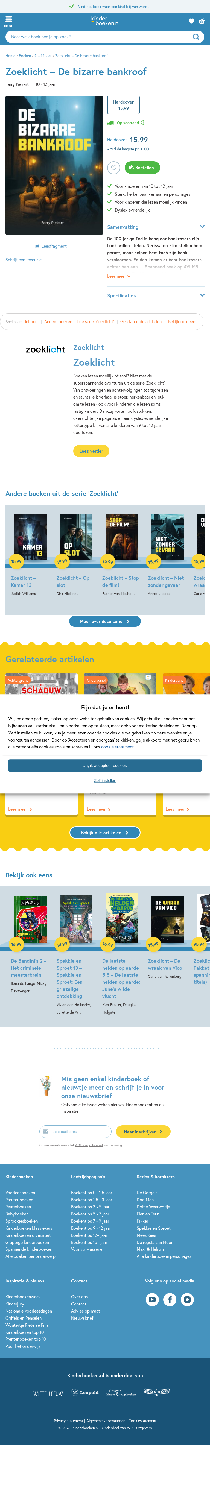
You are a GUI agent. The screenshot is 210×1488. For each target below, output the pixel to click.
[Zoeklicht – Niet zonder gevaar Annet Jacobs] (167, 554)
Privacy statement (68, 1420)
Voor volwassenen (87, 1249)
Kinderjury (14, 1304)
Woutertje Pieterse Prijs (27, 1325)
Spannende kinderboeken (28, 1249)
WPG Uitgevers (139, 1427)
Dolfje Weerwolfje (153, 1206)
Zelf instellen (105, 780)
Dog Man (145, 1199)
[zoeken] (197, 37)
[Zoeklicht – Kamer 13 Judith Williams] (30, 554)
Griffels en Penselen (23, 1318)
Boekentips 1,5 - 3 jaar (91, 1199)
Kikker (142, 1221)
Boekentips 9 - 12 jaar (91, 1228)
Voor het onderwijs (22, 1346)
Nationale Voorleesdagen (28, 1311)
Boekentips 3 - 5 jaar (90, 1206)
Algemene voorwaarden (105, 1420)
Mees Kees (146, 1235)
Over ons (79, 1296)
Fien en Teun (148, 1214)
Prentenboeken (19, 1199)
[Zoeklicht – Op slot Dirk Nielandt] (76, 554)
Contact (78, 1304)
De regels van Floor (155, 1242)
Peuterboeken (18, 1206)
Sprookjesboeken (21, 1221)
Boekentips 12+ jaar (89, 1235)
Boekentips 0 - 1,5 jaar (91, 1192)
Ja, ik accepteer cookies (105, 765)
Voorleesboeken (20, 1192)
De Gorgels (147, 1192)
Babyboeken (16, 1214)
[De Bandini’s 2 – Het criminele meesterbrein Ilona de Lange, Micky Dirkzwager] (30, 943)
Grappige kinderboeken (27, 1242)
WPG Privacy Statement (89, 1145)
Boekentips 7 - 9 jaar (90, 1221)
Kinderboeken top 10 (24, 1332)
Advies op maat (85, 1311)
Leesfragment (54, 246)
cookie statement (117, 747)
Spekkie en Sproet (154, 1228)
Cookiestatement (142, 1420)
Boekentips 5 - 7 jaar (90, 1214)
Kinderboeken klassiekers (28, 1228)
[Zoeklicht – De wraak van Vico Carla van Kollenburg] (167, 936)
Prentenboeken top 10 (25, 1339)
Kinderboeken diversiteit (28, 1235)
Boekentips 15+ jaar (89, 1242)
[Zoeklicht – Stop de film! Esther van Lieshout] (121, 554)
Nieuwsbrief (82, 1318)
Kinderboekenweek (23, 1296)
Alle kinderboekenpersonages (164, 1256)
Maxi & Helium (150, 1249)
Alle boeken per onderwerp (30, 1256)
